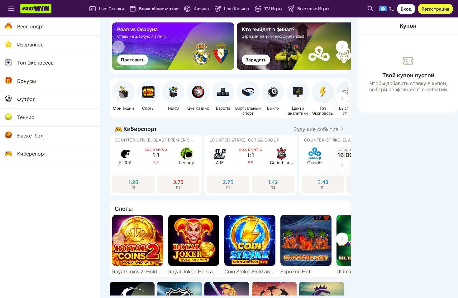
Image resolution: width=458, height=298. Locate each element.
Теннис (25, 117)
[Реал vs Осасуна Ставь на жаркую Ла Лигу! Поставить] (174, 68)
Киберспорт (31, 154)
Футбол (26, 99)
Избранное (30, 44)
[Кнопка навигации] (11, 8)
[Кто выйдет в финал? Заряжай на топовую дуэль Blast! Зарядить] (299, 68)
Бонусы (26, 81)
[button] (173, 96)
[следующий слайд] (342, 47)
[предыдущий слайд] (118, 47)
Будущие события (315, 129)
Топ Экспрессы (36, 63)
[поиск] (370, 8)
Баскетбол (30, 135)
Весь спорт (31, 26)
